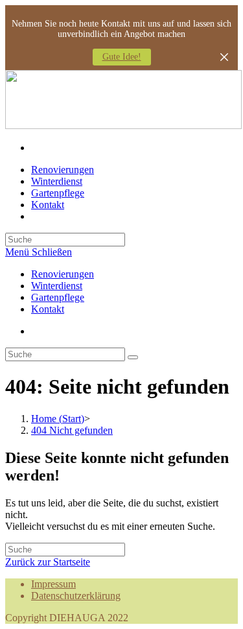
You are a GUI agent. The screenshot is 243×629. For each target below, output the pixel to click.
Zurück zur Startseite (47, 561)
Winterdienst (56, 285)
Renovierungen (62, 273)
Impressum (53, 583)
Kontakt (47, 308)
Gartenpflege (57, 297)
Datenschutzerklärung (76, 595)
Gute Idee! (121, 57)
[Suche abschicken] (133, 357)
